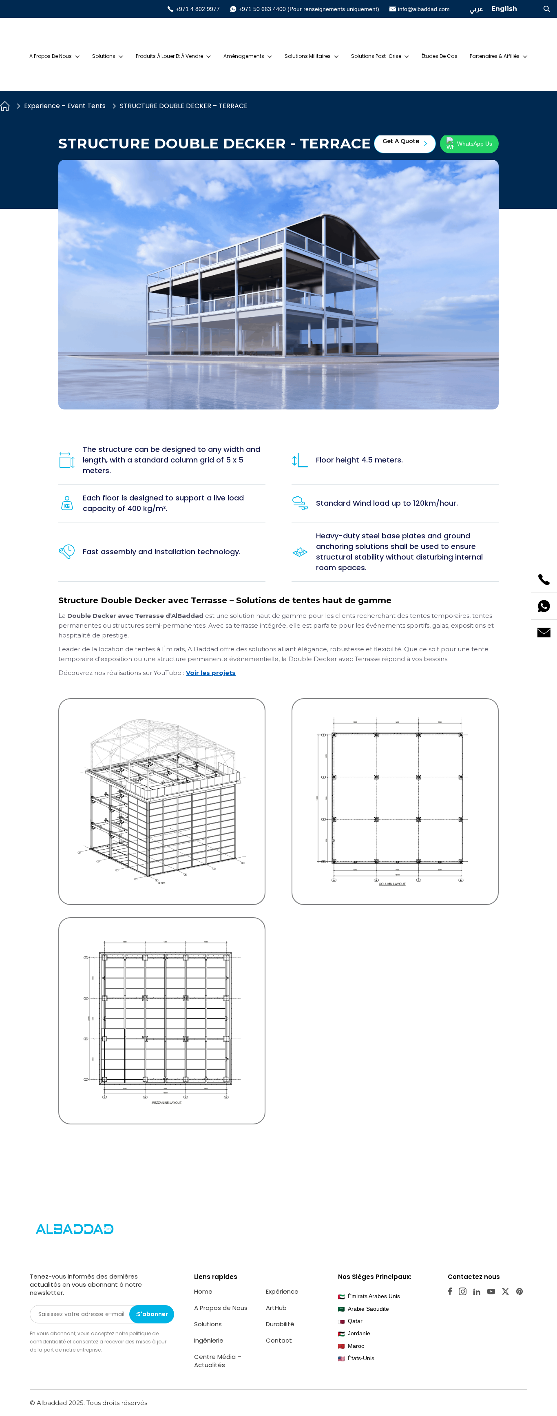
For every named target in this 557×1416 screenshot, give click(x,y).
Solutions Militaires (308, 56)
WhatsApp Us (474, 143)
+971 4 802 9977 (198, 9)
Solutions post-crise (376, 56)
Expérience (282, 1291)
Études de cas (440, 56)
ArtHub (276, 1307)
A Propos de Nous (50, 56)
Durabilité (280, 1324)
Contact (279, 1340)
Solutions (103, 56)
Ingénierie (208, 1340)
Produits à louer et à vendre (169, 56)
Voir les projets (211, 673)
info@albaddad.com (424, 9)
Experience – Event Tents (65, 106)
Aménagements (243, 56)
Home (203, 1291)
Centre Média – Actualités (217, 1360)
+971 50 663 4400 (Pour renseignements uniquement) (309, 9)
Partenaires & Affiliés (494, 56)
